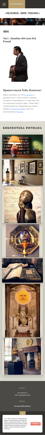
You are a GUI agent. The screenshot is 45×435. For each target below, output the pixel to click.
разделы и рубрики (18, 109)
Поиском (20, 112)
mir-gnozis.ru (28, 95)
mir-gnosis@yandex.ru (22, 406)
